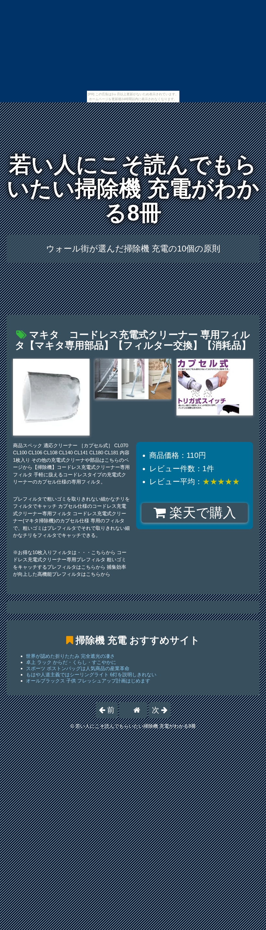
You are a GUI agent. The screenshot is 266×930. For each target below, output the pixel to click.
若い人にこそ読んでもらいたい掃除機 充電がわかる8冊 (133, 188)
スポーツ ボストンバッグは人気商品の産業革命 (77, 668)
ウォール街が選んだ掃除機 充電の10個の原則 (133, 248)
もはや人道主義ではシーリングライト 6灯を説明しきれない (91, 674)
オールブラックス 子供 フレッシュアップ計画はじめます (88, 680)
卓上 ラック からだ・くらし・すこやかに (71, 662)
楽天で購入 (201, 512)
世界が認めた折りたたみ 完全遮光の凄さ (70, 656)
